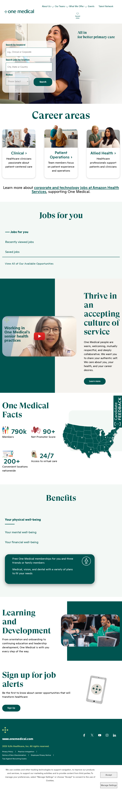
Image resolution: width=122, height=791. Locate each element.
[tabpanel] (61, 262)
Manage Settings (109, 785)
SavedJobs (77, 17)
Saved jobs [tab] (12, 252)
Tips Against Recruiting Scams (14, 759)
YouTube (101, 735)
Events (91, 6)
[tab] (61, 521)
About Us (46, 6)
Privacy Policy (7, 751)
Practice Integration (26, 751)
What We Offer (76, 6)
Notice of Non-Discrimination (14, 755)
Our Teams (60, 6)
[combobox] (29, 67)
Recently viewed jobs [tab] (19, 242)
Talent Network (106, 6)
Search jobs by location (18, 59)
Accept (108, 774)
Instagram (109, 735)
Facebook (86, 735)
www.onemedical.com (17, 739)
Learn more (94, 381)
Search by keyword (15, 45)
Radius (9, 74)
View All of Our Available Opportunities (29, 263)
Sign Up (11, 708)
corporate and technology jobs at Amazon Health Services (75, 189)
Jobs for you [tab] (19, 232)
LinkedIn (116, 735)
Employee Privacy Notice (41, 755)
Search (43, 82)
